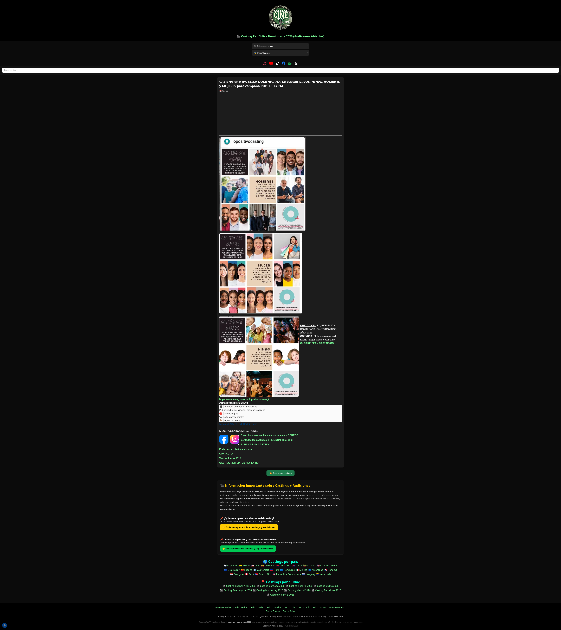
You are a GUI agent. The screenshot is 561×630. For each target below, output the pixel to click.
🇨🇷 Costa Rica (283, 565)
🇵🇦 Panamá (330, 569)
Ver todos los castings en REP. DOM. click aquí (266, 440)
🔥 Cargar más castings (280, 473)
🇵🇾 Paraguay (237, 574)
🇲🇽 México (301, 569)
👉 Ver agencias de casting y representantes (247, 548)
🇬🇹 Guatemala (261, 569)
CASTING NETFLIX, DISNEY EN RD (239, 463)
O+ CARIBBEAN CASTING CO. (317, 343)
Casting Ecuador (273, 611)
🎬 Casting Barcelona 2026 (326, 590)
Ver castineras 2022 (230, 458)
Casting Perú (303, 607)
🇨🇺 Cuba (297, 565)
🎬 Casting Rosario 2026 (299, 586)
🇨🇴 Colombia (268, 565)
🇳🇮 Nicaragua (315, 569)
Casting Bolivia (289, 611)
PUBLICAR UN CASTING (255, 444)
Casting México (240, 607)
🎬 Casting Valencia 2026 (280, 594)
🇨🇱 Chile (255, 565)
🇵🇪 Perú (249, 574)
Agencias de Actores (301, 616)
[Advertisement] (280, 114)
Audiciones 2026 (336, 616)
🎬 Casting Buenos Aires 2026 (239, 586)
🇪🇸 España (246, 569)
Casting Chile (289, 607)
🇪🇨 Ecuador (309, 565)
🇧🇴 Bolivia (244, 565)
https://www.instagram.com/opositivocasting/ (244, 399)
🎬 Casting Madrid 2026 (297, 590)
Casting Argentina (223, 607)
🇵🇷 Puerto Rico (263, 574)
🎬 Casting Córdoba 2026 (270, 586)
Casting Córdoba (245, 616)
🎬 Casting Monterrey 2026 (268, 590)
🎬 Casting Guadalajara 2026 (236, 590)
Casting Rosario (261, 616)
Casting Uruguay (319, 607)
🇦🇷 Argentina (231, 565)
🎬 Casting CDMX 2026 (326, 586)
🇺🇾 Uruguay (308, 574)
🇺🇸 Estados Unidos (327, 565)
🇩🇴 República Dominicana (287, 574)
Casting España (256, 607)
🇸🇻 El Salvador (232, 569)
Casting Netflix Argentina (280, 616)
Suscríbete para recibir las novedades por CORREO (269, 435)
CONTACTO (226, 453)
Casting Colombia (273, 607)
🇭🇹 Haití (274, 569)
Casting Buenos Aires (227, 616)
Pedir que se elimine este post (235, 449)
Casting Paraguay (336, 607)
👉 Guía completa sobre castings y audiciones (249, 527)
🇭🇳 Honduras (287, 569)
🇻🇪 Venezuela (323, 574)
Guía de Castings (320, 616)
